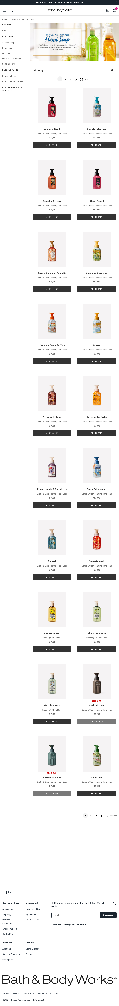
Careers (29, 954)
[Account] (107, 10)
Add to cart (52, 145)
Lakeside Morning (52, 705)
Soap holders (8, 63)
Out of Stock (96, 721)
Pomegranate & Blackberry (52, 489)
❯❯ (82, 79)
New (4, 30)
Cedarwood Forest (52, 777)
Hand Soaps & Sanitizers (23, 19)
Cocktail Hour (96, 705)
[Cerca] (11, 10)
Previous (2, 2)
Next (116, 2)
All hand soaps (9, 42)
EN (9, 892)
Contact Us (7, 934)
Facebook (56, 924)
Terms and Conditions (11, 993)
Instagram (69, 924)
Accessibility (55, 993)
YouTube (81, 924)
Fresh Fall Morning (97, 489)
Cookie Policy (41, 993)
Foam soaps (8, 48)
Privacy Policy (28, 993)
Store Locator (32, 948)
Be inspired (7, 959)
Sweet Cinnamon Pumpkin (52, 273)
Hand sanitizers (9, 76)
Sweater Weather (96, 129)
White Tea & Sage (96, 633)
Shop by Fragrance (11, 954)
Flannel (52, 561)
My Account (31, 914)
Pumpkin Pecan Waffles (52, 345)
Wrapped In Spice (52, 417)
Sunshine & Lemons (96, 273)
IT (3, 892)
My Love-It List (32, 919)
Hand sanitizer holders (12, 81)
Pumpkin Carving (52, 201)
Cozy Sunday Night (97, 417)
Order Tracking (9, 928)
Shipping (6, 914)
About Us (6, 948)
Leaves (96, 345)
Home (5, 19)
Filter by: (39, 70)
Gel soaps (7, 53)
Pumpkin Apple (96, 561)
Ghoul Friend (97, 201)
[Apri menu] (4, 10)
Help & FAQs (8, 909)
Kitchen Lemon (52, 633)
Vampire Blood (52, 129)
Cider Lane (97, 777)
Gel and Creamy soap (12, 58)
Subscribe (108, 915)
